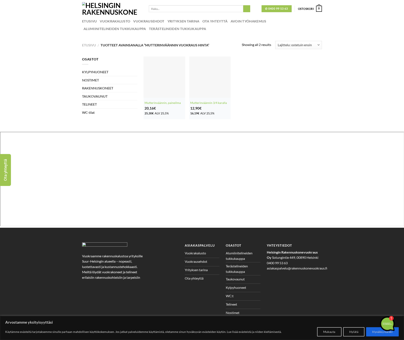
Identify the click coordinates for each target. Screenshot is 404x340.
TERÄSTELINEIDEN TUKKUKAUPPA (177, 29)
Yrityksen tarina (183, 21)
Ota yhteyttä (215, 21)
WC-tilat (88, 112)
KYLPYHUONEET (95, 72)
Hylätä (354, 331)
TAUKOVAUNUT (95, 96)
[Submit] (246, 8)
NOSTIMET (90, 80)
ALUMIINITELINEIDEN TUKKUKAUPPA (115, 29)
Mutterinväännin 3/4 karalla (208, 103)
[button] (5, 170)
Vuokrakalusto (115, 21)
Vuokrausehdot (148, 21)
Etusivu (89, 21)
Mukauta (329, 331)
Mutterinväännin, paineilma (163, 103)
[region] (202, 328)
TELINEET (89, 104)
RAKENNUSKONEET (97, 88)
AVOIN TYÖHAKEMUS (248, 21)
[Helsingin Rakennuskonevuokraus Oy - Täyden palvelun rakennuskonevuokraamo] (112, 8)
